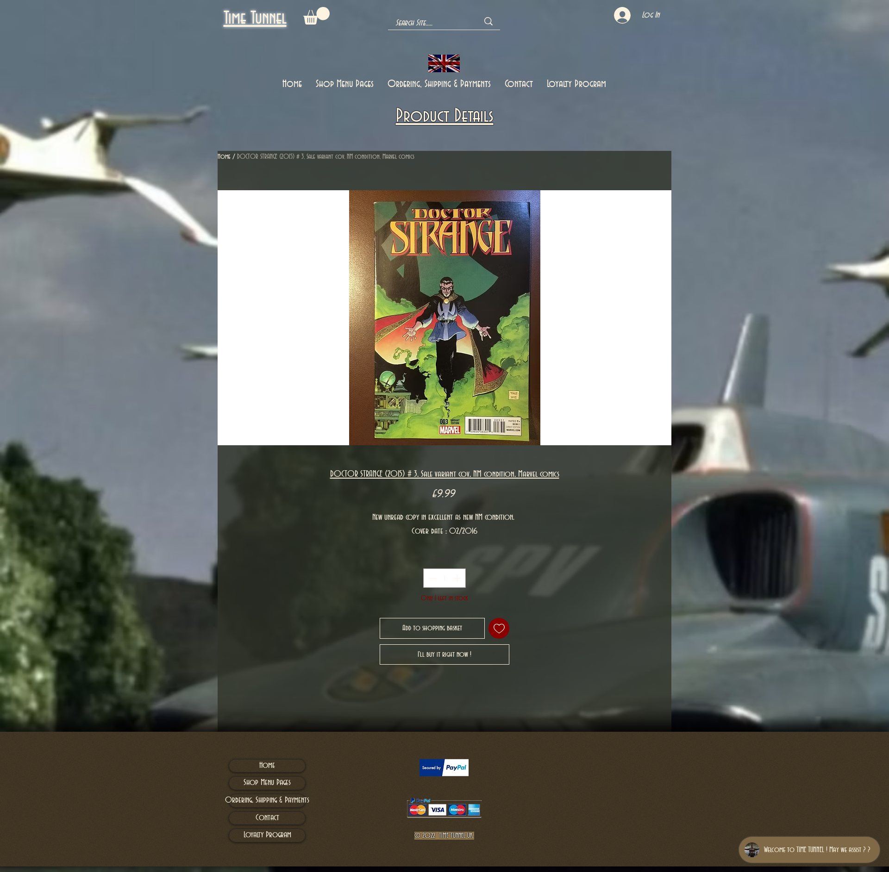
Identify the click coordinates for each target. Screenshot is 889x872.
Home (224, 157)
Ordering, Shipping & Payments (267, 800)
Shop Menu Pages (267, 782)
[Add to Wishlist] (498, 628)
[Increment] (458, 578)
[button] (316, 16)
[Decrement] (431, 578)
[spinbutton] (444, 578)
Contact (267, 817)
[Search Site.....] (488, 21)
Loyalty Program (267, 835)
